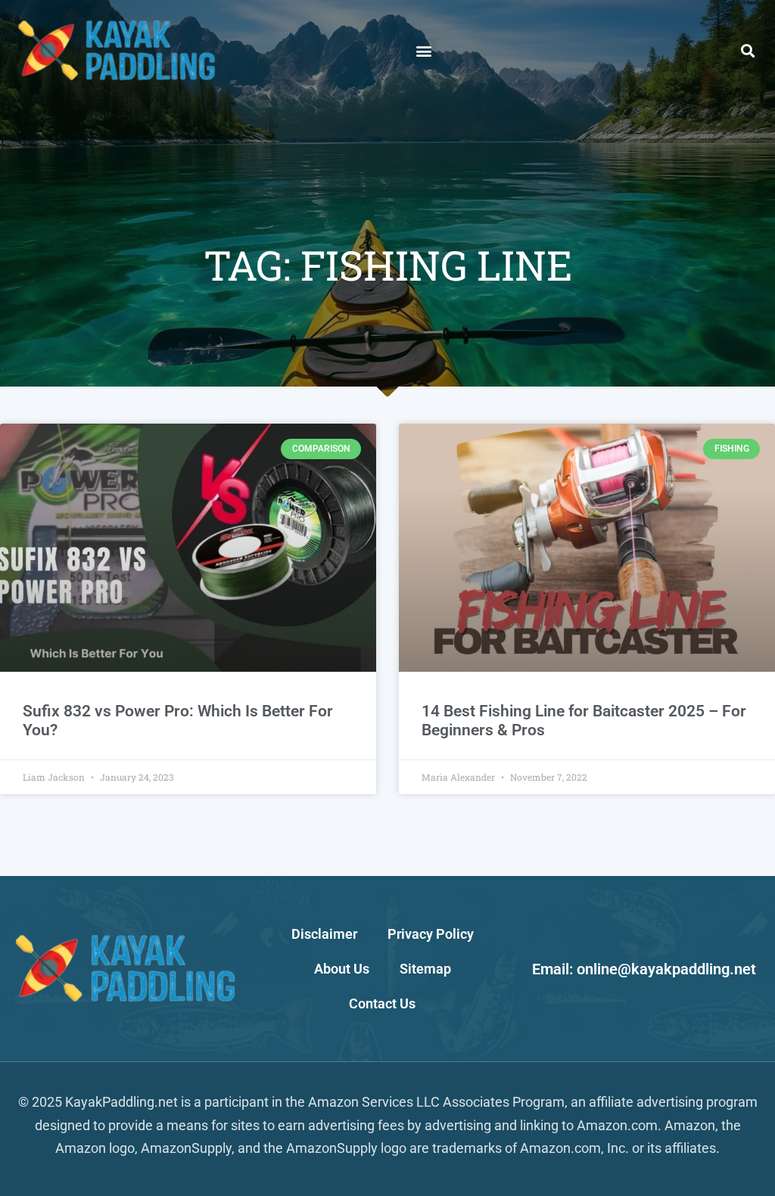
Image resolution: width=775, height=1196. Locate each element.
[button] (424, 51)
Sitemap (425, 969)
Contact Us (382, 1003)
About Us (341, 969)
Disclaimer (324, 934)
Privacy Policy (431, 934)
